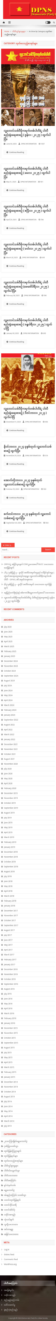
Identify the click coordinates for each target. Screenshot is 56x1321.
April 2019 (8, 832)
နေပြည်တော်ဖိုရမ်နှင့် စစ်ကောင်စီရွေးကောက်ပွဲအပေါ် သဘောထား (29, 592)
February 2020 (10, 788)
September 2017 (11, 925)
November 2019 (11, 798)
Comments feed (11, 1259)
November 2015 (11, 1033)
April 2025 (8, 641)
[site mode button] (48, 22)
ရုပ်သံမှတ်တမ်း (10, 1185)
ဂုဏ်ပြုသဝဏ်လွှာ (11, 1146)
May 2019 (8, 827)
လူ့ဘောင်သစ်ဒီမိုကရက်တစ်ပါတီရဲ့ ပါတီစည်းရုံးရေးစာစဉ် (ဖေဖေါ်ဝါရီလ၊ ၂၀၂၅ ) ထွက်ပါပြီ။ (26, 286)
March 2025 (9, 646)
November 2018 (11, 856)
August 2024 (9, 680)
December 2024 (11, 661)
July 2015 (8, 1052)
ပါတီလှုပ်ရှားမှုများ (11, 1165)
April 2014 (8, 1116)
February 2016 (10, 1018)
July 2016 (8, 994)
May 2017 (8, 945)
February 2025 (10, 651)
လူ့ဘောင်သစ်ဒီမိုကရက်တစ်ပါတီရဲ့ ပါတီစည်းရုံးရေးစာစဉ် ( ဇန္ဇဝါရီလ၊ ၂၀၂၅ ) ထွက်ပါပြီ (28, 324)
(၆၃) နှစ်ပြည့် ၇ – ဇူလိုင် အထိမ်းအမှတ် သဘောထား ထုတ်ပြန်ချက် (28, 586)
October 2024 (10, 671)
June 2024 (8, 690)
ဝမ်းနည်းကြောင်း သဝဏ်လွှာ (15, 1195)
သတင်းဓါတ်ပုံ (9, 1209)
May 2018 (8, 886)
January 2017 (9, 964)
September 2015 (11, 1042)
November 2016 (11, 974)
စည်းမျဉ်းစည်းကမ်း (11, 1300)
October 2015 (10, 1038)
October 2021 (10, 754)
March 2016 (9, 1013)
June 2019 (8, 822)
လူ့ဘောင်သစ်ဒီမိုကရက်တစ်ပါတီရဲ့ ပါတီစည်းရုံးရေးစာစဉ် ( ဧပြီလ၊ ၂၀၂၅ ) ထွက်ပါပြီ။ (27, 210)
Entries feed (9, 1254)
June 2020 (8, 773)
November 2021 (11, 749)
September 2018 (11, 866)
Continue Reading (16, 152)
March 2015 (9, 1067)
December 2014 (11, 1082)
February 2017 (10, 959)
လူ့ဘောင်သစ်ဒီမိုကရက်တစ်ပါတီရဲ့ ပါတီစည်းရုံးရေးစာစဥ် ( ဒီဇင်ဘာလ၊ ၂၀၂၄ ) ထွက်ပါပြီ (26, 413)
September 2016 (11, 984)
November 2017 (11, 915)
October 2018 (10, 861)
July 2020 (8, 768)
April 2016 (8, 1008)
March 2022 (9, 734)
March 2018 (9, 896)
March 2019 (9, 837)
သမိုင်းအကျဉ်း (9, 1214)
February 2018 (10, 901)
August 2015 (9, 1047)
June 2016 (8, 998)
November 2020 (11, 764)
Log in (6, 1249)
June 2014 (8, 1106)
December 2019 (11, 793)
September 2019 (11, 808)
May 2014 (8, 1111)
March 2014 (9, 1121)
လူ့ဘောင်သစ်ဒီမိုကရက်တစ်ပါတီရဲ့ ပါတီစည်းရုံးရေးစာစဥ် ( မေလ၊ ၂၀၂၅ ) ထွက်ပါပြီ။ (27, 173)
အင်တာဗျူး (8, 1229)
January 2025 (9, 656)
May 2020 (8, 778)
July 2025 (8, 627)
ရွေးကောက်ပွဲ (9, 1190)
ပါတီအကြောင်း (10, 1180)
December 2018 (11, 852)
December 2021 (11, 744)
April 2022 (8, 729)
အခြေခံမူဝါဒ (9, 1290)
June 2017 (8, 940)
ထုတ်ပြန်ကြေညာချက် (12, 1151)
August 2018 (9, 871)
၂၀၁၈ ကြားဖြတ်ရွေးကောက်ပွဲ (15, 1141)
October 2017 (10, 920)
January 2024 (9, 715)
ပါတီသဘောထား (10, 1175)
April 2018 (8, 891)
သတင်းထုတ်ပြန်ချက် (12, 1200)
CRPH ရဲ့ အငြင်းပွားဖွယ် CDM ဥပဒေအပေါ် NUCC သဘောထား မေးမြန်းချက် (28, 566)
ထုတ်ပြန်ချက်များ (11, 1156)
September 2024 (11, 675)
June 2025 (8, 631)
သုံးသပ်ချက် (9, 1219)
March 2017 (9, 954)
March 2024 (9, 705)
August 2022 (9, 724)
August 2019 (9, 812)
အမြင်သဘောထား (11, 1234)
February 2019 (10, 842)
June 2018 (8, 881)
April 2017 (8, 949)
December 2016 (11, 969)
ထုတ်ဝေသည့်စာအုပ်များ (13, 1161)
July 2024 (8, 685)
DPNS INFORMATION (29, 144)
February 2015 (10, 1072)
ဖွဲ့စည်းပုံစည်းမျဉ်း (11, 1309)
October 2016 (10, 979)
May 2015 (8, 1057)
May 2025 (8, 636)
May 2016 (8, 1003)
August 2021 (9, 759)
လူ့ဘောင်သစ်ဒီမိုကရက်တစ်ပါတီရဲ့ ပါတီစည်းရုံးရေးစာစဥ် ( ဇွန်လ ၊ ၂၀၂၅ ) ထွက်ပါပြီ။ (27, 135)
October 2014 (10, 1091)
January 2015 (9, 1077)
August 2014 (9, 1096)
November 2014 (11, 1086)
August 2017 (9, 930)
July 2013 (8, 1126)
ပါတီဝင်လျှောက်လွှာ (12, 1170)
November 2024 (11, 666)
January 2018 (9, 905)
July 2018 (8, 876)
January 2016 (9, 1023)
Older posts (10, 545)
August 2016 (9, 989)
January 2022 (9, 739)
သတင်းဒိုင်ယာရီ (10, 1205)
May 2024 (8, 695)
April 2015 (8, 1062)
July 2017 (8, 935)
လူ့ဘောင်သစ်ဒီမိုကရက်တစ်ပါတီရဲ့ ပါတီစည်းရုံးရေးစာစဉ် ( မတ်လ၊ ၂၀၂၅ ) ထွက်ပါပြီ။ (27, 248)
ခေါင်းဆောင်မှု (9, 1305)
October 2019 (10, 803)
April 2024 (8, 700)
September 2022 (11, 719)
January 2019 (9, 847)
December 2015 (11, 1028)
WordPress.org (10, 1264)
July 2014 (8, 1101)
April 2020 (8, 783)
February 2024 (10, 710)
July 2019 (8, 817)
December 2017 (11, 910)
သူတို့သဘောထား (11, 1224)
